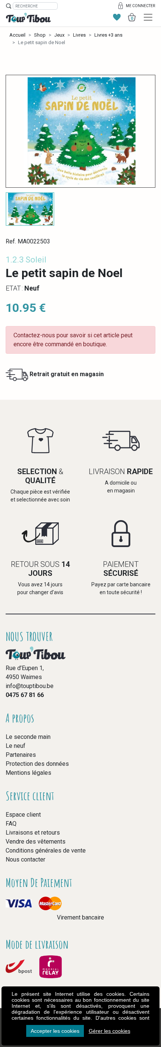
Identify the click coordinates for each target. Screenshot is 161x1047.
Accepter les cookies (55, 1031)
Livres (79, 35)
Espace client (23, 814)
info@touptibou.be (30, 686)
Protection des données (37, 763)
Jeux (59, 35)
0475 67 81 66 (25, 694)
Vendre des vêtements (36, 841)
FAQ (11, 823)
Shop (40, 35)
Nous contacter (25, 859)
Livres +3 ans (108, 35)
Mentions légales (28, 772)
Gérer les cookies (109, 1031)
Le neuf (15, 745)
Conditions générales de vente (46, 850)
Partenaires (21, 754)
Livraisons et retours (33, 832)
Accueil (17, 35)
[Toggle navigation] (148, 17)
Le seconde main (28, 736)
